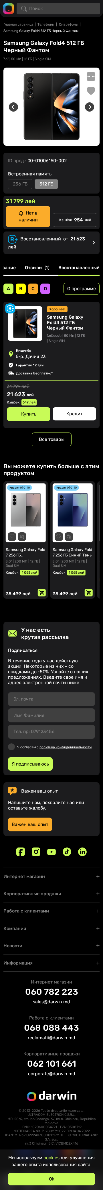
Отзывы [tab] (37, 267)
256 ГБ (20, 184)
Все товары (51, 439)
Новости (12, 945)
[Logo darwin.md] (8, 8)
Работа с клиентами (26, 911)
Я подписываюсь (30, 764)
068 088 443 (51, 1028)
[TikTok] (67, 851)
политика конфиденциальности (65, 747)
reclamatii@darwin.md (51, 1037)
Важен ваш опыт (30, 824)
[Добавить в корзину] (42, 592)
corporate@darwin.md (51, 1073)
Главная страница (18, 24)
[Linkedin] (82, 851)
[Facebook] (20, 851)
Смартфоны (68, 24)
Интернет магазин (24, 876)
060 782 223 (51, 992)
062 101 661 (51, 1064)
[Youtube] (51, 851)
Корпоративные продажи (32, 893)
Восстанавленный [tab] (79, 267)
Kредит (74, 413)
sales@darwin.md (51, 1002)
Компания (14, 928)
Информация (18, 963)
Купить (28, 414)
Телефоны (46, 24)
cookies (51, 1157)
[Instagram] (36, 851)
